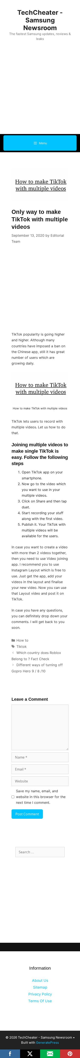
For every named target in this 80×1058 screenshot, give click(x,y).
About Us (40, 980)
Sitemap (40, 987)
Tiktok (21, 646)
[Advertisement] (40, 92)
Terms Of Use (40, 1001)
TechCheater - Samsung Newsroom (40, 20)
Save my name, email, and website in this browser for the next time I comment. (40, 797)
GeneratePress (47, 1042)
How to (22, 640)
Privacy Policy (40, 994)
